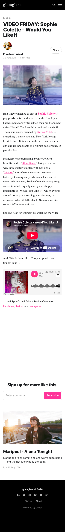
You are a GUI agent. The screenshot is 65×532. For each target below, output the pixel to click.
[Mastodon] (35, 495)
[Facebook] (18, 495)
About (39, 501)
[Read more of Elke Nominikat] (7, 45)
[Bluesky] (24, 495)
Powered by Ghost (32, 507)
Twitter (20, 306)
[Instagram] (46, 495)
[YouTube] (41, 495)
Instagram (35, 306)
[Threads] (29, 495)
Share (56, 50)
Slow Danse (29, 163)
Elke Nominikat (13, 54)
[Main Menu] (60, 5)
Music (7, 17)
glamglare (12, 4)
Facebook (8, 306)
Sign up (28, 501)
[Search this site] (53, 5)
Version (8, 172)
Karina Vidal (44, 132)
